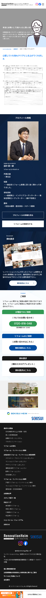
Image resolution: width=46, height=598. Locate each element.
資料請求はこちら (23, 283)
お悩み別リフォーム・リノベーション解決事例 (19, 455)
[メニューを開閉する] (43, 4)
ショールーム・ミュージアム (13, 520)
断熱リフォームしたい (13, 471)
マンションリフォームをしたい (16, 461)
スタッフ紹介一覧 (10, 498)
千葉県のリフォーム (12, 512)
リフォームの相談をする (23, 224)
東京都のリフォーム (12, 506)
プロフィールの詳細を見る (23, 215)
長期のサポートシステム (14, 438)
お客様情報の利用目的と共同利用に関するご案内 (20, 572)
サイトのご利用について (12, 576)
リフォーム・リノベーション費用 (15, 450)
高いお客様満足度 (12, 435)
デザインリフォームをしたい (15, 465)
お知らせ (7, 524)
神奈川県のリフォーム (13, 509)
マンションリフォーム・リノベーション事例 (21, 486)
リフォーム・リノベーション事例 (15, 479)
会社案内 (7, 580)
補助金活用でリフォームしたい (16, 468)
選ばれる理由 (8, 428)
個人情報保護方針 (10, 569)
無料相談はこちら (23, 347)
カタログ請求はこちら (35, 594)
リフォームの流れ (10, 446)
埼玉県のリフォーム (12, 516)
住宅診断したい (11, 475)
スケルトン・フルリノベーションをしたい (20, 458)
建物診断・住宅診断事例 (14, 489)
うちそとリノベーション (14, 441)
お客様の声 (7, 493)
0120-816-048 (23, 323)
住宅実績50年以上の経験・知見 (16, 431)
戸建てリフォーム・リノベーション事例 (19, 482)
